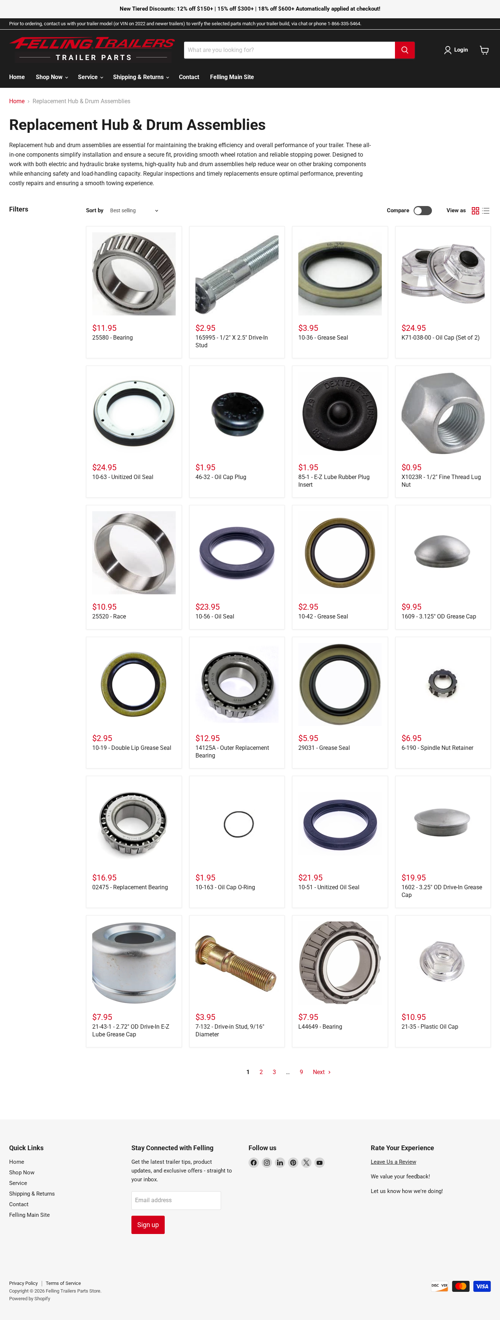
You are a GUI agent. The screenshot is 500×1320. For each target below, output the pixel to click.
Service (88, 77)
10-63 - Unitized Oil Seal (122, 477)
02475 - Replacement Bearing (130, 887)
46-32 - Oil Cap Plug (220, 477)
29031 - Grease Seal (324, 747)
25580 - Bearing (112, 337)
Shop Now (50, 77)
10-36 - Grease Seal (323, 337)
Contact (189, 77)
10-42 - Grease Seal (323, 616)
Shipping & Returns (139, 77)
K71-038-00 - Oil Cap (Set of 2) (441, 337)
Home (17, 77)
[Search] (405, 50)
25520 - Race (109, 616)
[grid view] (475, 211)
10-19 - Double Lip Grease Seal (131, 747)
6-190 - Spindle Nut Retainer (437, 747)
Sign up (148, 1225)
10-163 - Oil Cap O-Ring (225, 887)
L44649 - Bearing (320, 1026)
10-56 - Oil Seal (214, 616)
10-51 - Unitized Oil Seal (328, 887)
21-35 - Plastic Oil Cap (430, 1026)
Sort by (95, 210)
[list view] (486, 211)
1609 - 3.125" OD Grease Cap (439, 616)
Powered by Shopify (29, 1298)
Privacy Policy (23, 1283)
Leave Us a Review (393, 1162)
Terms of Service (63, 1283)
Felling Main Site (232, 77)
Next (319, 1072)
